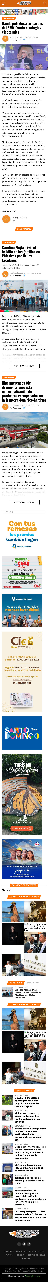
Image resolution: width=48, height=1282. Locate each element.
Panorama (21, 1251)
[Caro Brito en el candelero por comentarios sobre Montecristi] (13, 912)
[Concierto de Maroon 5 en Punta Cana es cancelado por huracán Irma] (35, 927)
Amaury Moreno (32, 1275)
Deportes (25, 1258)
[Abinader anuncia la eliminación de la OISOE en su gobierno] (35, 965)
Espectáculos (36, 1251)
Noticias (9, 1251)
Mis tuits (6, 890)
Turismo (10, 1255)
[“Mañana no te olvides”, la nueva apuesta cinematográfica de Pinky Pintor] (13, 934)
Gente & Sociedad (36, 1255)
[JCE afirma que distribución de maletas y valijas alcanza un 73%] (13, 965)
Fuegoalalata (17, 40)
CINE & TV (21, 1255)
